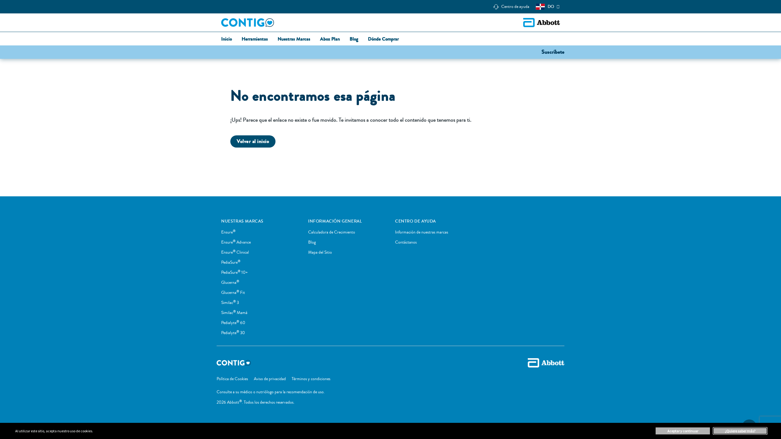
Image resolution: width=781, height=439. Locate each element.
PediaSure (230, 262)
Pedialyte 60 (233, 323)
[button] (553, 51)
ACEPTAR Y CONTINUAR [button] (683, 431)
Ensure (228, 232)
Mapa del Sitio (320, 252)
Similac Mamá (234, 313)
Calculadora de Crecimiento (331, 232)
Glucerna (230, 283)
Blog (312, 242)
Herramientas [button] (255, 39)
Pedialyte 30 (233, 333)
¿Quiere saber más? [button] (740, 431)
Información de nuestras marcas (421, 232)
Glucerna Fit (233, 293)
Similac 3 (230, 303)
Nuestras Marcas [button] (294, 39)
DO (551, 7)
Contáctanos (406, 242)
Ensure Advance (236, 242)
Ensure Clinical (235, 252)
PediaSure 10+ (234, 272)
